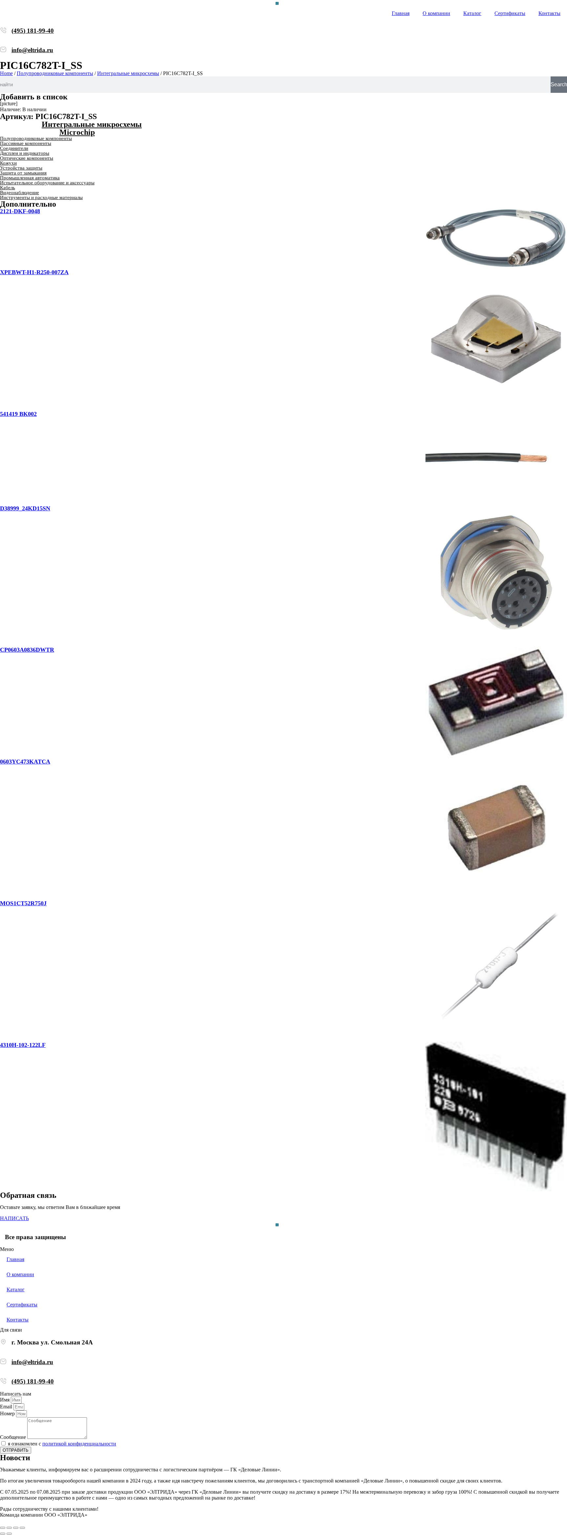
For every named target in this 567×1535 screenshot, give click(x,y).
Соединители (14, 148)
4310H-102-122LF (23, 1045)
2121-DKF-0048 (20, 211)
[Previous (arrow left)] (2, 1534)
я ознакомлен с (62, 1443)
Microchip (77, 132)
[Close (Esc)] (2, 1528)
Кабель (7, 187)
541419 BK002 (18, 414)
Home (6, 73)
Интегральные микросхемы (128, 73)
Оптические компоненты (26, 158)
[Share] (9, 1528)
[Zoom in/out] (22, 1528)
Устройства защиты (21, 168)
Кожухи (8, 163)
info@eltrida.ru (32, 50)
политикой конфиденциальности (79, 1443)
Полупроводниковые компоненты (55, 73)
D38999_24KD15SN (25, 508)
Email (6, 1406)
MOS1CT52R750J (23, 903)
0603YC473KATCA (25, 761)
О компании (436, 13)
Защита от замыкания (23, 172)
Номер (8, 1413)
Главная (401, 13)
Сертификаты (509, 13)
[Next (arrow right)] (9, 1534)
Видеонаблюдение (19, 192)
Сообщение (13, 1437)
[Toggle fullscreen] (15, 1528)
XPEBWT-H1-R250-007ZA (34, 272)
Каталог (472, 13)
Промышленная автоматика (30, 177)
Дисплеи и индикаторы (24, 153)
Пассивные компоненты (25, 143)
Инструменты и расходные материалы (41, 197)
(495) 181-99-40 (32, 30)
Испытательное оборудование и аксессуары (47, 182)
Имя (5, 1399)
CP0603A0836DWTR (27, 649)
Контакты (549, 13)
